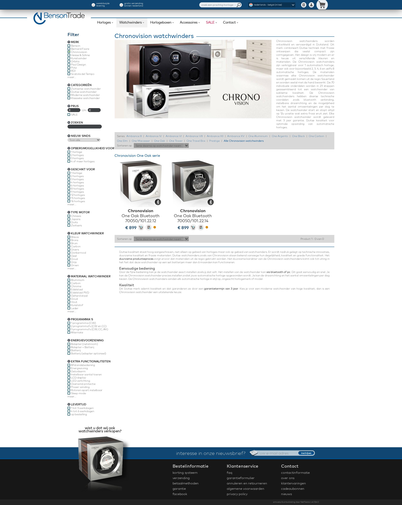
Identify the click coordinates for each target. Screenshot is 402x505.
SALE (210, 22)
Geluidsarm (78, 371)
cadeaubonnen (292, 488)
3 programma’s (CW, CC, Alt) (89, 329)
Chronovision (79, 52)
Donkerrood (78, 252)
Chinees (76, 216)
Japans (75, 219)
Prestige (214, 140)
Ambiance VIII (194, 136)
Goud (74, 259)
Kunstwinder (79, 58)
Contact (229, 22)
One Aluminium (258, 136)
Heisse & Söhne (80, 55)
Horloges (104, 22)
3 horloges (77, 158)
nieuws (286, 494)
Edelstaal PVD (80, 292)
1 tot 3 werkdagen (82, 408)
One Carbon (316, 136)
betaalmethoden (186, 483)
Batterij (76, 350)
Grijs (74, 262)
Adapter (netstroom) (84, 344)
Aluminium (77, 280)
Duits (74, 222)
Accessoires (188, 22)
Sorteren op (124, 145)
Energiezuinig (79, 368)
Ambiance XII (215, 136)
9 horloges (77, 191)
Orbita (75, 61)
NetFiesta (305, 502)
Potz (74, 67)
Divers (75, 249)
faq (229, 472)
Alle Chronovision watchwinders (244, 140)
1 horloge (76, 151)
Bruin (74, 243)
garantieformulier (241, 478)
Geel (74, 255)
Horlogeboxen (160, 22)
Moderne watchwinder (85, 95)
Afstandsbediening (83, 365)
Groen (75, 265)
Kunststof (77, 305)
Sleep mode (78, 393)
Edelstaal (77, 289)
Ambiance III (134, 136)
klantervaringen (293, 483)
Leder (74, 308)
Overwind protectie (83, 383)
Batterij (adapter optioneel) (88, 353)
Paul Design (78, 64)
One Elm (122, 140)
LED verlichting (80, 380)
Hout (74, 302)
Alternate (77, 332)
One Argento (280, 136)
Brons (74, 240)
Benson (75, 45)
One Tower (176, 140)
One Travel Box (196, 140)
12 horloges (78, 194)
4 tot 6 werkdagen (82, 411)
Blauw (75, 237)
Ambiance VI (174, 136)
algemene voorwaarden (245, 488)
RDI (73, 70)
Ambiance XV (235, 136)
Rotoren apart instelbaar (86, 390)
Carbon (76, 246)
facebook (180, 494)
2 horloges (77, 155)
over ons (287, 478)
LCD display (78, 377)
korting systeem (185, 472)
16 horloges (78, 201)
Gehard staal (79, 295)
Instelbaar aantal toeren (86, 374)
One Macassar (141, 140)
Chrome (76, 286)
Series (121, 136)
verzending (181, 478)
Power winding (80, 387)
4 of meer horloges (83, 161)
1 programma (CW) (83, 323)
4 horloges (77, 182)
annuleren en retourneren (247, 483)
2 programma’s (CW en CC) (89, 326)
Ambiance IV (154, 136)
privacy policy (237, 494)
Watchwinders (130, 22)
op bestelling (79, 414)
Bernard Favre (80, 48)
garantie (179, 488)
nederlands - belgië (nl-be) (268, 4)
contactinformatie (295, 472)
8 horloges (77, 188)
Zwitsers (76, 225)
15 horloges (78, 198)
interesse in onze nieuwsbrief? (210, 453)
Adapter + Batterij (82, 347)
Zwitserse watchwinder (86, 88)
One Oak (159, 140)
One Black (298, 136)
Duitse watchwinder (84, 91)
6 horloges (77, 185)
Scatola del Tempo (82, 73)
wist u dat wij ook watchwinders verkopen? (100, 429)
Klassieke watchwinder (85, 98)
